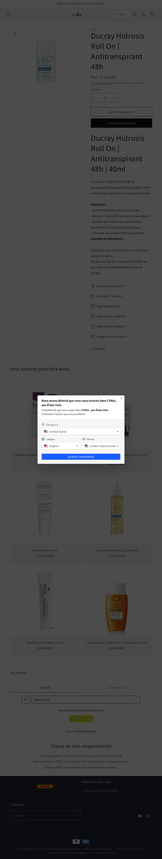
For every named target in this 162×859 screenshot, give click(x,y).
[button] (81, 431)
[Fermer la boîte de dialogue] (121, 398)
